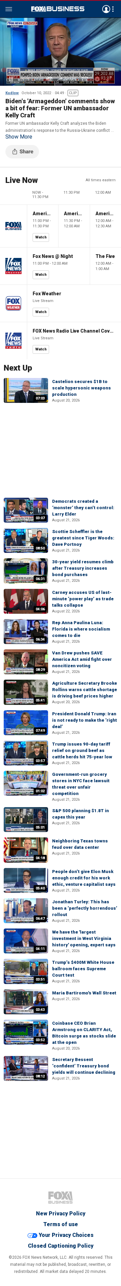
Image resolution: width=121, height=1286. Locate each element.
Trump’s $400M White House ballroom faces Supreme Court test (83, 969)
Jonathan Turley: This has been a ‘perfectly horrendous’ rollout (84, 908)
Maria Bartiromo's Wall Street (84, 992)
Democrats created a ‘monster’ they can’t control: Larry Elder (83, 508)
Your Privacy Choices (66, 1235)
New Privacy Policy (60, 1213)
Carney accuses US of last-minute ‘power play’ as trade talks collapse (83, 599)
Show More (18, 137)
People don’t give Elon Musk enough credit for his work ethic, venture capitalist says (84, 878)
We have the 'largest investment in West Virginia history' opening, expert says (84, 938)
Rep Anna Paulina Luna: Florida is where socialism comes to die (81, 629)
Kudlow (12, 93)
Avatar (106, 9)
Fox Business (57, 9)
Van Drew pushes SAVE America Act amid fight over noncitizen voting (82, 659)
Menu (8, 9)
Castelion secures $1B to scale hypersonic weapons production (81, 388)
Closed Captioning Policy (60, 1246)
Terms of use (60, 1224)
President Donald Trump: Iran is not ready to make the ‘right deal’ (84, 720)
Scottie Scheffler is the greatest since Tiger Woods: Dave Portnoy (83, 538)
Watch (41, 237)
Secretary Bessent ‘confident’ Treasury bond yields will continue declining (83, 1066)
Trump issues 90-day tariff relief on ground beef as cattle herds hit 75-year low (82, 750)
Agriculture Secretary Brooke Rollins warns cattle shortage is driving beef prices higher (84, 689)
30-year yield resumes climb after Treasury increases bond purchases (83, 568)
